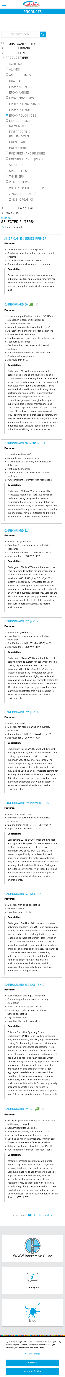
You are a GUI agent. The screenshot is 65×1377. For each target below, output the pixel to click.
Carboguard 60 (16, 304)
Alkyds (14, 69)
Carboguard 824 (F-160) (21, 712)
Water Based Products (27, 188)
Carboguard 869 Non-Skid (24, 984)
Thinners (16, 176)
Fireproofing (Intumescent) (20, 134)
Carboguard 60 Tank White (25, 443)
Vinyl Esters (19, 182)
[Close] (60, 1342)
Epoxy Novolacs (21, 98)
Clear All (6, 218)
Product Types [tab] (17, 57)
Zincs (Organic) (21, 199)
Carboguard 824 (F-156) (21, 621)
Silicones (16, 165)
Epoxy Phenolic (21, 110)
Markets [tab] (12, 213)
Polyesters (18, 147)
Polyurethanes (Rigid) (26, 159)
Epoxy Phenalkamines (26, 104)
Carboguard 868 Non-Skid (24, 894)
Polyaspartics (20, 142)
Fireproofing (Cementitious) (20, 124)
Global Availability (20, 44)
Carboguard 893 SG (19, 1109)
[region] (32, 1357)
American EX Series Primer (25, 238)
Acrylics (16, 63)
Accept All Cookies (32, 1371)
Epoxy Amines (19, 92)
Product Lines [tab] (17, 53)
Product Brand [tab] (18, 48)
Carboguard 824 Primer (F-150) (27, 803)
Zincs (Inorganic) (22, 194)
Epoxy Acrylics (20, 87)
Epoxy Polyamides (22, 115)
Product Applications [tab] (23, 208)
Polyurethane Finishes (27, 153)
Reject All (32, 1363)
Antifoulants (20, 75)
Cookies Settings (32, 1354)
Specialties (18, 171)
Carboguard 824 (16, 530)
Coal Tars (16, 81)
